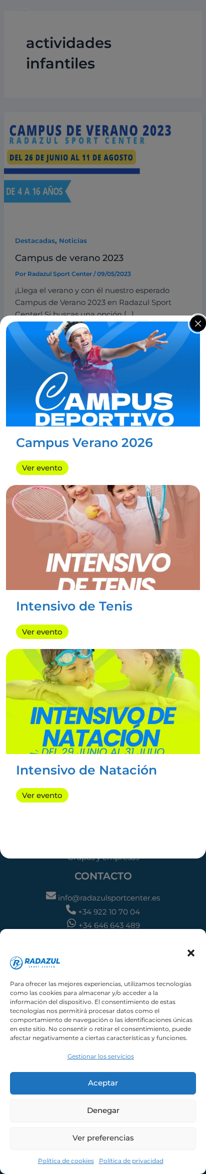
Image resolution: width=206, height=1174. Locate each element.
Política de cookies (66, 1160)
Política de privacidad (131, 1160)
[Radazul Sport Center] (49, 946)
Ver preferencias (103, 1137)
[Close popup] (198, 324)
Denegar (103, 1110)
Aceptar (103, 1083)
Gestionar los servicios (101, 1056)
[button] (191, 953)
